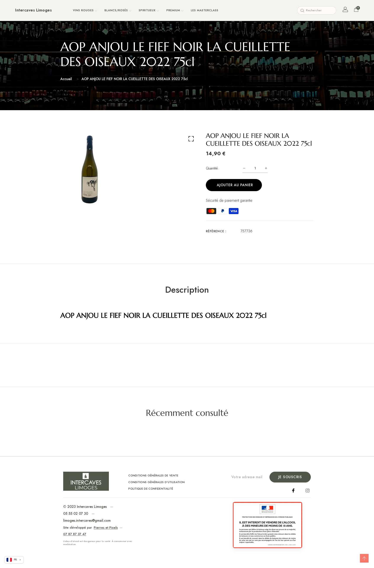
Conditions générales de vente (153, 475)
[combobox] (316, 10)
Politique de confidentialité (150, 489)
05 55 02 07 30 (75, 513)
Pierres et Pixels (106, 527)
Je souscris (290, 476)
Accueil (66, 78)
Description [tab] (187, 289)
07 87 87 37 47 (74, 534)
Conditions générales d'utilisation (156, 482)
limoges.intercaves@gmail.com (87, 520)
